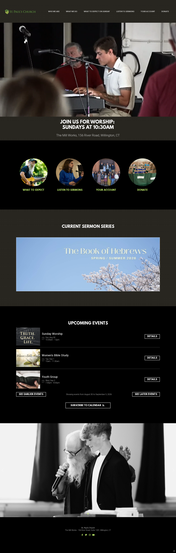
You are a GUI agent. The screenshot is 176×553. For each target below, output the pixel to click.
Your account (106, 190)
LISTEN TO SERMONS (70, 190)
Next (173, 470)
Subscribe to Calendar (86, 405)
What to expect (33, 190)
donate (142, 190)
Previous (3, 470)
